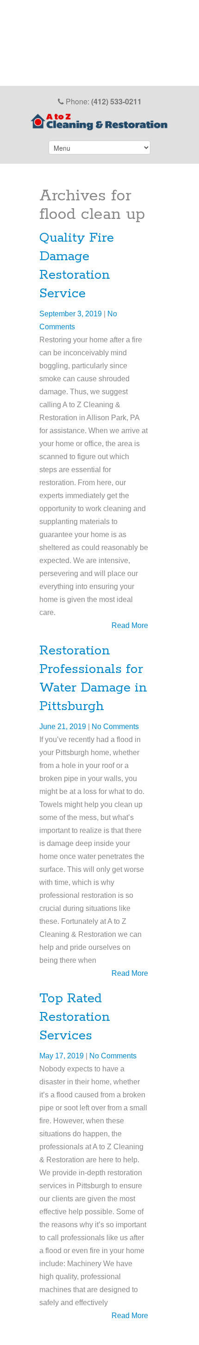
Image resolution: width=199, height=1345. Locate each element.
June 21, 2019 (63, 726)
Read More (130, 625)
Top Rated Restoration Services (74, 1017)
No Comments (115, 726)
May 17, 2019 (62, 1056)
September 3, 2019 (71, 314)
